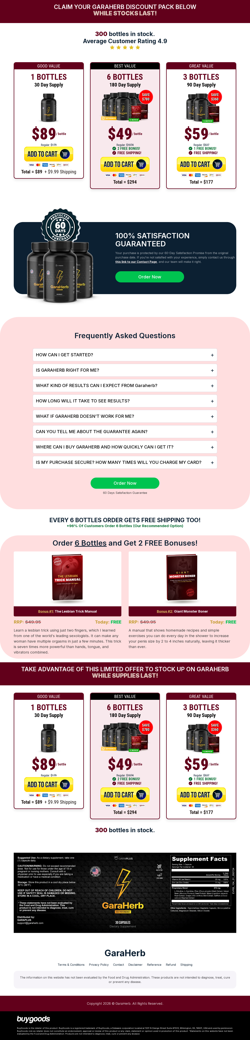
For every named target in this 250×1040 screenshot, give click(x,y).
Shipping (186, 964)
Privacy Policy (99, 964)
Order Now (149, 276)
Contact (118, 964)
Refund (171, 964)
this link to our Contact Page (136, 262)
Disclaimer (135, 964)
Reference (154, 964)
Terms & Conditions (71, 964)
